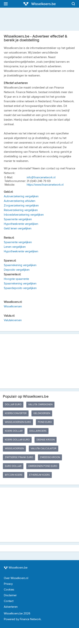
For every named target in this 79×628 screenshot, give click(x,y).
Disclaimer (10, 595)
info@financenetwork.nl (41, 177)
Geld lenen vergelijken (17, 228)
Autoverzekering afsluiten (19, 201)
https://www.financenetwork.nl (45, 184)
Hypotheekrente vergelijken (21, 224)
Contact (8, 601)
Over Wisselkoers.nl (16, 578)
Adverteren (11, 606)
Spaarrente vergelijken (18, 219)
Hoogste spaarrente (16, 279)
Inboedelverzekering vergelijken (24, 214)
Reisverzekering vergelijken (21, 210)
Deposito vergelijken (17, 269)
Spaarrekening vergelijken (20, 265)
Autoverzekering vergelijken (21, 196)
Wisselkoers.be (18, 567)
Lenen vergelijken (15, 246)
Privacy (8, 584)
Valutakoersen (13, 320)
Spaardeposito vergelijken (20, 288)
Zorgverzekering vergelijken (21, 205)
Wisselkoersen (13, 306)
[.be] (39, 4)
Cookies (9, 589)
